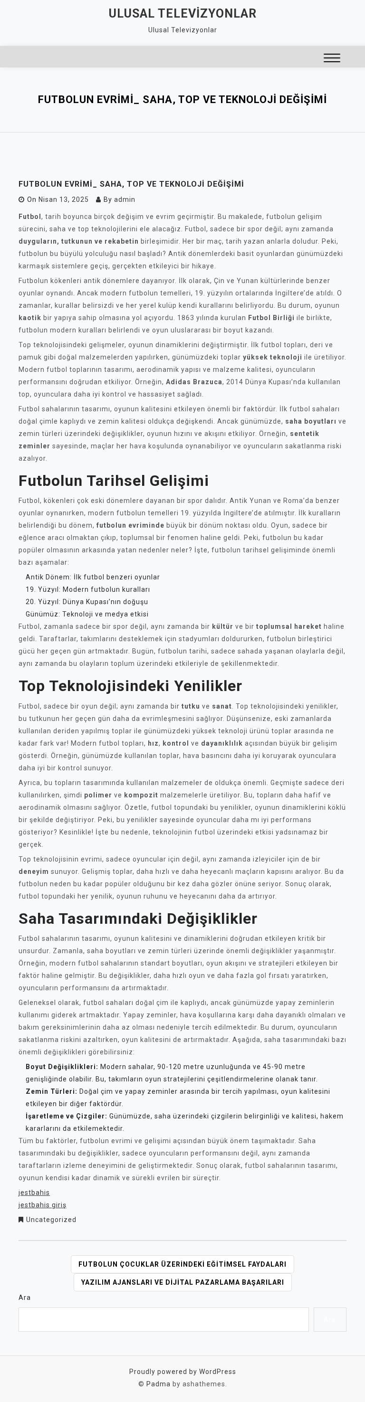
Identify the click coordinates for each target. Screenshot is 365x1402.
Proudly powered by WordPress (182, 1371)
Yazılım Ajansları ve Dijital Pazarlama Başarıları (182, 1282)
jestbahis (34, 1192)
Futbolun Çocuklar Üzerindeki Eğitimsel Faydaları (182, 1264)
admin (124, 199)
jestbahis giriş (43, 1205)
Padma (158, 1384)
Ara (25, 1297)
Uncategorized (51, 1219)
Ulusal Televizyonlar (183, 13)
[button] (332, 59)
